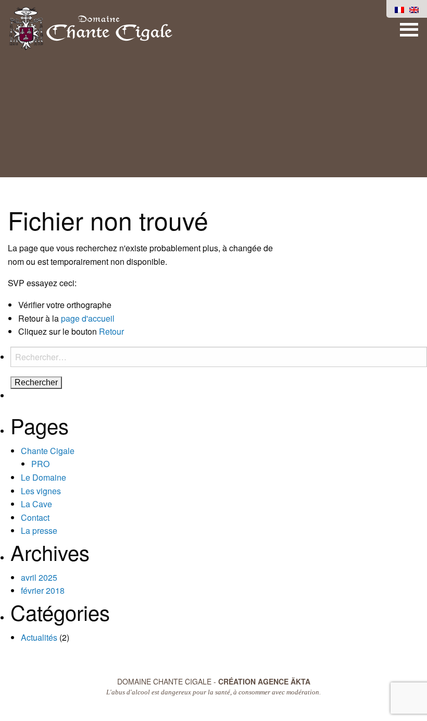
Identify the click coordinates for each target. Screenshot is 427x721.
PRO (40, 464)
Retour (111, 331)
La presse (39, 530)
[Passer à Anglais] (414, 9)
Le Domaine (43, 477)
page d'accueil (88, 318)
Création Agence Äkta (264, 681)
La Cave (36, 504)
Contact (35, 517)
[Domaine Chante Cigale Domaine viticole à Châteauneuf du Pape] (90, 27)
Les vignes (41, 491)
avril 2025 (39, 577)
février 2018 (43, 590)
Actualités (39, 637)
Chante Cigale (47, 451)
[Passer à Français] (399, 9)
